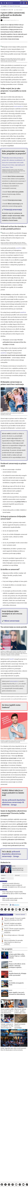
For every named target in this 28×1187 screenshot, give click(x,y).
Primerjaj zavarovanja (13, 210)
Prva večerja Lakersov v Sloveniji (14, 935)
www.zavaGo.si (18, 106)
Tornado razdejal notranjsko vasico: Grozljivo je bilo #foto (13, 924)
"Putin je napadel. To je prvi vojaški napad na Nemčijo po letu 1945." (14, 919)
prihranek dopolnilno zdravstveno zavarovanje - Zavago (11, 854)
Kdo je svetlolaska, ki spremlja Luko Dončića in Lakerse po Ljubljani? (13, 942)
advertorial (3, 875)
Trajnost (11, 6)
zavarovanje (17, 875)
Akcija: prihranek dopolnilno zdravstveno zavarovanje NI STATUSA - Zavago (13, 802)
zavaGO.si (19, 248)
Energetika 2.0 (5, 6)
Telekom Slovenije (23, 0)
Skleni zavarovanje (11, 621)
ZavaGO (11, 659)
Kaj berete (6, 914)
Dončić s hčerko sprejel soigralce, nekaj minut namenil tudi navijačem (14, 930)
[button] (1, 3)
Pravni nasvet (17, 6)
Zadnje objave (20, 914)
